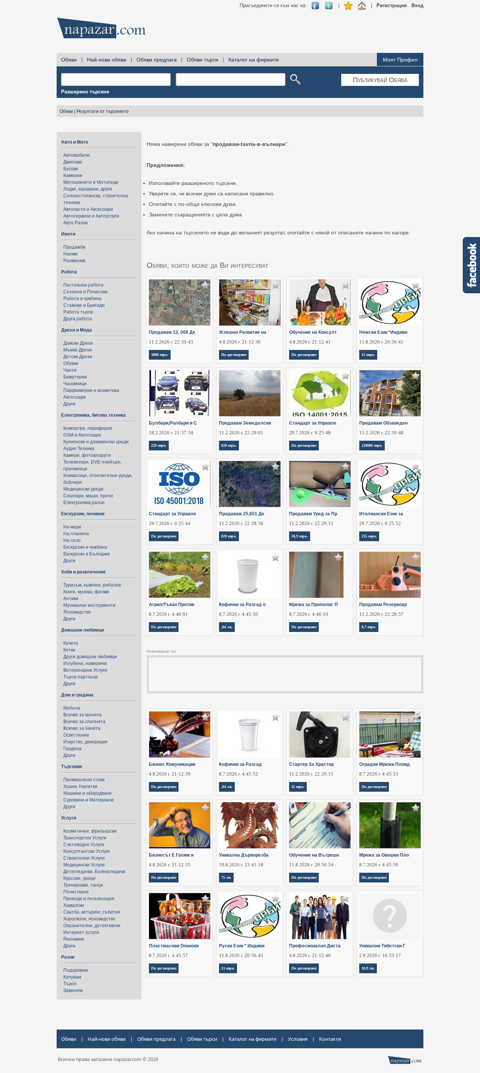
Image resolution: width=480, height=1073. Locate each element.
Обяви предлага (156, 60)
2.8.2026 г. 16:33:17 (380, 955)
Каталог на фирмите (253, 60)
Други (69, 404)
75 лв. (226, 877)
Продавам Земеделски (245, 423)
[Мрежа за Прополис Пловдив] (320, 575)
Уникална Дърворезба (243, 855)
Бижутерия (75, 377)
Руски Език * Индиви (241, 945)
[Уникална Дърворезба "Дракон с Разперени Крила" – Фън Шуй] (250, 825)
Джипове (72, 162)
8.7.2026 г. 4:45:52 (238, 774)
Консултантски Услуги (86, 851)
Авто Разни (75, 222)
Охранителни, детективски (91, 925)
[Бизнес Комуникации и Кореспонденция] (180, 734)
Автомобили (76, 155)
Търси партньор (80, 677)
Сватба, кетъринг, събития (91, 912)
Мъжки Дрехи (77, 350)
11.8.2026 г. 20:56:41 (381, 342)
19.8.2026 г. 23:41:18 (241, 864)
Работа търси (78, 312)
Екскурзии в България (86, 554)
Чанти (69, 370)
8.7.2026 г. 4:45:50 (238, 614)
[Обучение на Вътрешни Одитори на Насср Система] (320, 825)
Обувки (70, 363)
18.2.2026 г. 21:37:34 (171, 432)
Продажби (74, 247)
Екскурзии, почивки (82, 513)
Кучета (70, 643)
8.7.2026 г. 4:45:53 (378, 774)
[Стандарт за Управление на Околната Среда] (320, 393)
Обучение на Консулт (313, 332)
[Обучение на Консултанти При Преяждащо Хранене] (320, 302)
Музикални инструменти (89, 605)
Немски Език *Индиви (383, 332)
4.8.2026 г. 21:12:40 (310, 955)
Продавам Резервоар (383, 604)
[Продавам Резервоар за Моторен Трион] (390, 575)
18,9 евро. (299, 536)
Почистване (76, 891)
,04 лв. (226, 627)
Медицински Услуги (84, 864)
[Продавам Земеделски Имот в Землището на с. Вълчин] (250, 393)
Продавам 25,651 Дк (241, 513)
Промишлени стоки (84, 779)
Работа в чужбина (82, 298)
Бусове (70, 168)
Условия (298, 1038)
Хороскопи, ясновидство (89, 918)
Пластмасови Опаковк (174, 945)
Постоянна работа (83, 285)
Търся (69, 983)
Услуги (68, 818)
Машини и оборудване (87, 793)
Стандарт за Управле (312, 423)
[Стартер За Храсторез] (320, 734)
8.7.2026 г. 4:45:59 (378, 864)
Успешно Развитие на (242, 332)
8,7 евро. (369, 627)
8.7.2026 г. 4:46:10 (308, 614)
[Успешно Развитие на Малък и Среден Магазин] (250, 302)
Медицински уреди (83, 489)
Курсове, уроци (79, 878)
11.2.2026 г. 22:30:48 (381, 432)
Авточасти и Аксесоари (88, 209)
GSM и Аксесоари (82, 435)
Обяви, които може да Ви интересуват (207, 265)
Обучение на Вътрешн (314, 855)
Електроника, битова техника (93, 415)
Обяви (69, 60)
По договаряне (233, 355)
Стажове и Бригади (84, 305)
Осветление (76, 735)
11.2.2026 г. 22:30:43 (171, 342)
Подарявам (75, 970)
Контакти (330, 1038)
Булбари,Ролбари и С (173, 423)
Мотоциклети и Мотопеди (90, 182)
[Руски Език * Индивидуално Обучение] (250, 916)
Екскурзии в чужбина (85, 547)
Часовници (75, 383)
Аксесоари (74, 397)
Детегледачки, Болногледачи (94, 871)
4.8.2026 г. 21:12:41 (310, 342)
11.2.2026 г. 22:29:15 (311, 774)
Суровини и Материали (88, 800)
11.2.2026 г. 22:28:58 (241, 523)
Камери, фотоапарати (87, 455)
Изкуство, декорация (85, 741)
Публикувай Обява (380, 80)
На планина (76, 533)
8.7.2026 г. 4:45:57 (168, 955)
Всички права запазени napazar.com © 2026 (108, 1059)
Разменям (74, 260)
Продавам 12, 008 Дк (172, 332)
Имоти (68, 234)
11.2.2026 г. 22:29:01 (241, 432)
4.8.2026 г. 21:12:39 (169, 774)
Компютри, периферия (87, 428)
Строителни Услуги (84, 858)
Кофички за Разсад (240, 764)
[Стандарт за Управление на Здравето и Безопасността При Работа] (180, 484)
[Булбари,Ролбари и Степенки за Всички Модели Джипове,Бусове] (180, 393)
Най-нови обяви (106, 60)
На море (72, 527)
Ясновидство (77, 612)
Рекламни (73, 939)
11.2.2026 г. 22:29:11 (311, 523)
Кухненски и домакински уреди (96, 441)
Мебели (71, 708)
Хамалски (73, 905)
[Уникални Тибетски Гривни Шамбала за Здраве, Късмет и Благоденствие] (390, 916)
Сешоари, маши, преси (88, 495)
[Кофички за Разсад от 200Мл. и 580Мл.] (250, 575)
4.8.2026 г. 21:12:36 (240, 342)
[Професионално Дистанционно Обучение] (320, 916)
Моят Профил (400, 60)
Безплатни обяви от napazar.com (101, 28)
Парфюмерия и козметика (91, 390)
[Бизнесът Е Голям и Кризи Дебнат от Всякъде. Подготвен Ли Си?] (180, 825)
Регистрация (391, 5)
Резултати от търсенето (102, 111)
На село (72, 540)
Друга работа (77, 318)
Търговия (71, 766)
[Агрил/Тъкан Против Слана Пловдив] (180, 575)
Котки (69, 650)
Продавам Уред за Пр (313, 513)
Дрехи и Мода (76, 330)
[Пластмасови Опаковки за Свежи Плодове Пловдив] (180, 916)
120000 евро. (372, 445)
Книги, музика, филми (86, 591)
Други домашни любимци (90, 656)
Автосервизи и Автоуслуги (91, 216)
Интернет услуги (81, 932)
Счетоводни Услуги (83, 844)
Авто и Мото (74, 142)
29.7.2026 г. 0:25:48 (310, 432)
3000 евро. (159, 355)
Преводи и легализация (88, 898)
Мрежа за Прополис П (313, 604)
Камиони (72, 175)
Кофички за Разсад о (242, 604)
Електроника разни (84, 502)
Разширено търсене (85, 92)
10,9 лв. (368, 968)
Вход (417, 5)
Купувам (72, 977)
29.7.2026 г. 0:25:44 (169, 523)
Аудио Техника (78, 448)
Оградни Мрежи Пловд (384, 764)
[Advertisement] (286, 30)
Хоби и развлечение (83, 572)
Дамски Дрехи (78, 343)
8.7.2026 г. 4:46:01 (168, 614)
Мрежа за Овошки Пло (384, 855)
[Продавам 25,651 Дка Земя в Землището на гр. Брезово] (250, 484)
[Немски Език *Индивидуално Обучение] (390, 302)
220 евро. (158, 445)
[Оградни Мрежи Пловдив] (390, 734)
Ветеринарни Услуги (85, 670)
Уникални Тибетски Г (382, 945)
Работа (69, 272)
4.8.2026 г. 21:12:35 (169, 864)
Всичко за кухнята (82, 714)
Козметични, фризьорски (90, 831)
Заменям (72, 990)
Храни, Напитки (80, 786)
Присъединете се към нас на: (273, 5)
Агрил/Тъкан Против (171, 604)
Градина (72, 748)
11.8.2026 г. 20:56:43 (241, 955)
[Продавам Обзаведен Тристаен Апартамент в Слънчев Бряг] (390, 393)
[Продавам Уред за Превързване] (320, 484)
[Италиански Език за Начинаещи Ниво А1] (390, 484)
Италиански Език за (381, 513)
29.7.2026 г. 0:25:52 (380, 523)
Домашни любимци (82, 630)
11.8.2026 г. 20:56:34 (311, 864)
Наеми (70, 254)
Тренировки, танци (83, 885)
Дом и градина (77, 695)
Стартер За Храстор (311, 764)
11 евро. (297, 787)
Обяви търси (202, 60)
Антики (70, 598)
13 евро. (368, 355)
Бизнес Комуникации (172, 764)
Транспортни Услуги (84, 837)
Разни (67, 957)
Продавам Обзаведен (383, 423)
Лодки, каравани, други (87, 189)
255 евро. (369, 536)
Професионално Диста (314, 945)
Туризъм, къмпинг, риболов (92, 585)
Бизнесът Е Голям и (171, 855)
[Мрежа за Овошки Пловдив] (390, 825)
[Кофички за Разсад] (250, 734)
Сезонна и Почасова (85, 291)
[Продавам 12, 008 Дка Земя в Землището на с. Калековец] (180, 302)
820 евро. (229, 445)
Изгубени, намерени (85, 663)
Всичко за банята (81, 728)
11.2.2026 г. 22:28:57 (381, 614)
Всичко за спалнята (84, 721)
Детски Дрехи (77, 356)
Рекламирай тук (161, 651)
